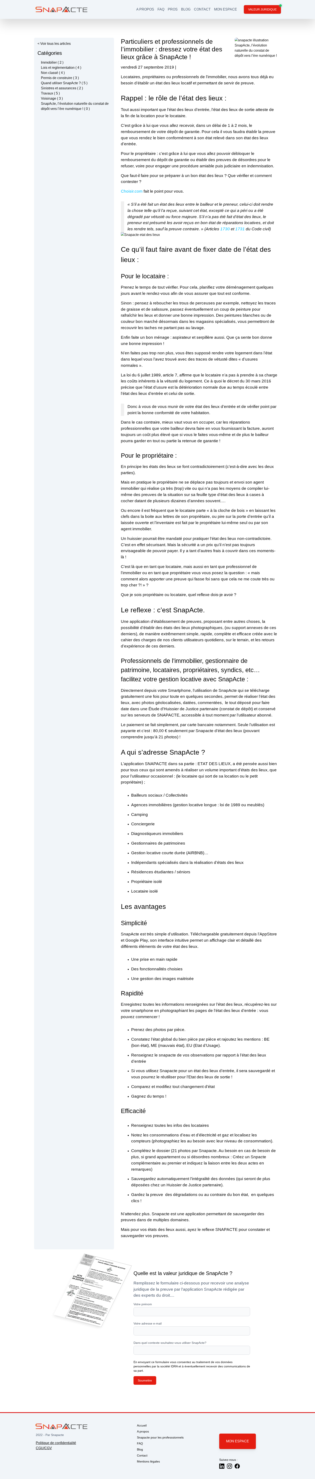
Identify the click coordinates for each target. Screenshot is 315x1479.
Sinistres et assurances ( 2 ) (62, 88)
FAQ (161, 9)
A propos (143, 1431)
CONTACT (202, 9)
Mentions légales (148, 1461)
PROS (173, 9)
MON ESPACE (225, 9)
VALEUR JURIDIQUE (262, 9)
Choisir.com (131, 191)
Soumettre (145, 1380)
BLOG (185, 9)
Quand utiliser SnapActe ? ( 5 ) (64, 83)
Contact (142, 1455)
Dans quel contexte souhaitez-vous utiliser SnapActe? (170, 1342)
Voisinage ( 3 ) (52, 98)
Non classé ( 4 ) (53, 73)
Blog (140, 1449)
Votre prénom (143, 1304)
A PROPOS (145, 9)
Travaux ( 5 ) (50, 93)
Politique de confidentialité (56, 1443)
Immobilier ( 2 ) (52, 62)
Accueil (142, 1425)
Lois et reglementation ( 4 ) (61, 67)
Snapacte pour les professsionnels (160, 1437)
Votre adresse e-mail (148, 1323)
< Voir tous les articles (54, 43)
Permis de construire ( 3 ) (60, 78)
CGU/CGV (44, 1448)
